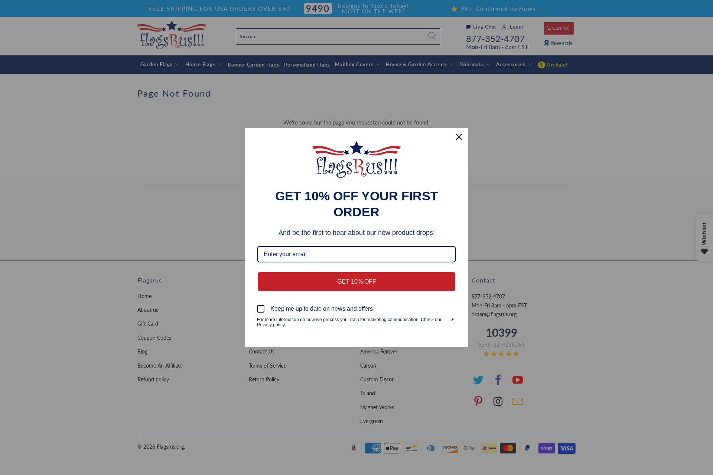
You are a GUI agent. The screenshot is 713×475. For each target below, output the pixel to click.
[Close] (459, 137)
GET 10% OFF (356, 281)
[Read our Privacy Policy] (451, 320)
